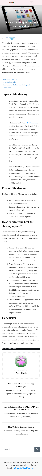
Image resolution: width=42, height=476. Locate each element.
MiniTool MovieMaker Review (21, 427)
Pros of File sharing (10, 82)
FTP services (32, 123)
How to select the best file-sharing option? (18, 85)
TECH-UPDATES (9, 349)
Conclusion (7, 88)
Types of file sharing (10, 79)
